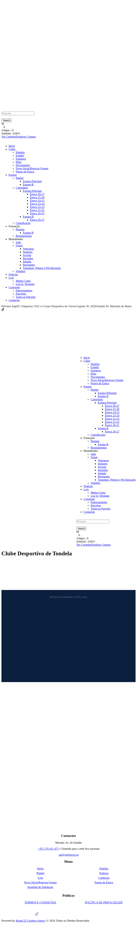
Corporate (14, 287)
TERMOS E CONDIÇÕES (40, 902)
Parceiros (21, 293)
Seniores (27, 251)
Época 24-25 (37, 200)
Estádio (20, 155)
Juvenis (27, 255)
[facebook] (5, 309)
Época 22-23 (37, 206)
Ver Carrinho (8, 136)
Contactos (14, 300)
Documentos (23, 165)
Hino (18, 162)
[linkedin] (7, 309)
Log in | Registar (25, 284)
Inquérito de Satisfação (40, 887)
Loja (11, 277)
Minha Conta (23, 280)
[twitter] (10, 309)
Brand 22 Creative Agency (31, 920)
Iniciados (28, 258)
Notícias (13, 274)
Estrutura (21, 158)
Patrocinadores (24, 290)
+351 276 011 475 (48, 848)
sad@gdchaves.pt (68, 854)
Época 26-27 (37, 194)
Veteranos (28, 248)
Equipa (13, 174)
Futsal (19, 245)
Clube (12, 149)
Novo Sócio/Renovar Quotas (32, 168)
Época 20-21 (37, 213)
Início (12, 145)
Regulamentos (24, 235)
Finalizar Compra (26, 136)
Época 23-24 (37, 203)
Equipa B (28, 184)
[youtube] (12, 309)
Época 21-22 (37, 210)
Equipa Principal (32, 181)
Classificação (23, 223)
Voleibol (20, 271)
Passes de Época (25, 171)
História (20, 152)
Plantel (19, 178)
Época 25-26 (37, 197)
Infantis (27, 261)
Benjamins (29, 264)
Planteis (20, 229)
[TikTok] (2, 309)
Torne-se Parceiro (25, 296)
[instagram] (14, 309)
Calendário (22, 187)
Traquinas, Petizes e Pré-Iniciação (42, 268)
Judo (18, 242)
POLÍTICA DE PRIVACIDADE (104, 902)
